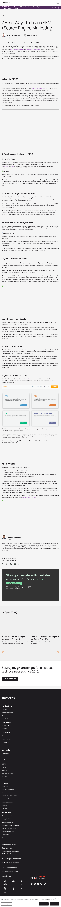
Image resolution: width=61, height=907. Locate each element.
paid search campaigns (38, 88)
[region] (30, 901)
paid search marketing (16, 49)
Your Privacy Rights (6, 904)
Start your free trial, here (29, 497)
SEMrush (6, 166)
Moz (12, 166)
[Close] (58, 898)
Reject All (54, 904)
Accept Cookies (44, 904)
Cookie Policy (28, 901)
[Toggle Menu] (58, 2)
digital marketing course (28, 379)
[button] (2, 564)
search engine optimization (32, 49)
